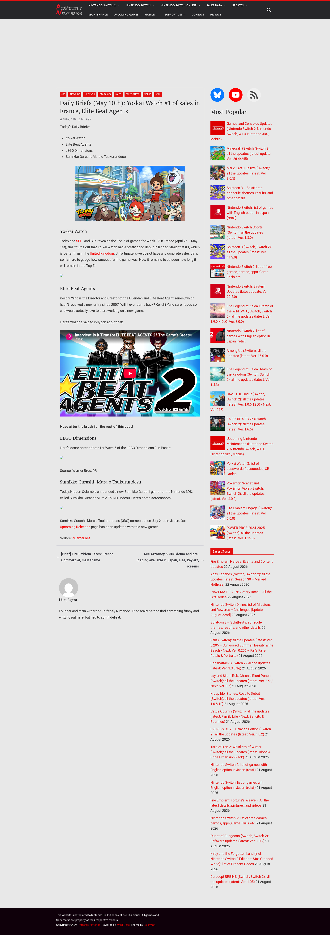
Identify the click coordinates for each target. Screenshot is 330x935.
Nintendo (90, 94)
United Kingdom (102, 253)
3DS (63, 94)
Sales (118, 94)
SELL (79, 241)
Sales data (214, 5)
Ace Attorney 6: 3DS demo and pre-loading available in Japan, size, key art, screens (168, 560)
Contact (198, 14)
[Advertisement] (165, 48)
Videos (147, 94)
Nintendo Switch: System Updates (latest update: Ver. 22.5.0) (247, 291)
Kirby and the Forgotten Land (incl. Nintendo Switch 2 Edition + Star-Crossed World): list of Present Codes (241, 859)
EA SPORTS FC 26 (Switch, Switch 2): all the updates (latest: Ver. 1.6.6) (246, 424)
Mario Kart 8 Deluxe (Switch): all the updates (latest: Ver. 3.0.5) (248, 173)
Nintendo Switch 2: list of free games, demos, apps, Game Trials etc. (249, 272)
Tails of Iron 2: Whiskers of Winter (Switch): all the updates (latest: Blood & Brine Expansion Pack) (240, 752)
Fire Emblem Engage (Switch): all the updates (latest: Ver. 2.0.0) (249, 513)
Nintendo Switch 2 (102, 5)
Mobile (150, 14)
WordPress (123, 924)
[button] (118, 5)
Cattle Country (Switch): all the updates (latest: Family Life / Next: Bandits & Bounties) (239, 716)
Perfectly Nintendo (89, 924)
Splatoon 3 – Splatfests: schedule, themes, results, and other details (250, 193)
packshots (105, 94)
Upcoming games (126, 14)
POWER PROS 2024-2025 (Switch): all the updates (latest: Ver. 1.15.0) (246, 533)
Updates (238, 5)
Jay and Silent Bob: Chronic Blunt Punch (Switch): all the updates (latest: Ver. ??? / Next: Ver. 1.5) (241, 681)
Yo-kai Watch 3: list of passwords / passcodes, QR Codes (248, 468)
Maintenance (98, 14)
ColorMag (149, 924)
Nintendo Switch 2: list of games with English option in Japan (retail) (248, 336)
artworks (75, 94)
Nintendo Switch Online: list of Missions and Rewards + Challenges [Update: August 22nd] (240, 609)
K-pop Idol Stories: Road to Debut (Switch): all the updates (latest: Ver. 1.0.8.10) (237, 698)
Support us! (173, 14)
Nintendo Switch (138, 5)
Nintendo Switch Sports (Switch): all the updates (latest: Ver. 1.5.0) (245, 232)
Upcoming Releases (75, 527)
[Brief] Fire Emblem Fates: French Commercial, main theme (87, 557)
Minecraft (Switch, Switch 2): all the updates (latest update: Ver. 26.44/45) (249, 153)
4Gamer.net (81, 538)
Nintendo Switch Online (179, 5)
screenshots (132, 94)
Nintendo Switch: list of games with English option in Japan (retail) (250, 212)
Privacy (215, 14)
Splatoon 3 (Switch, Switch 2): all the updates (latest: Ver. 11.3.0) (249, 252)
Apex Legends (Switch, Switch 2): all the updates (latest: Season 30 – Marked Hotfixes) (240, 579)
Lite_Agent (86, 119)
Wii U (158, 94)
